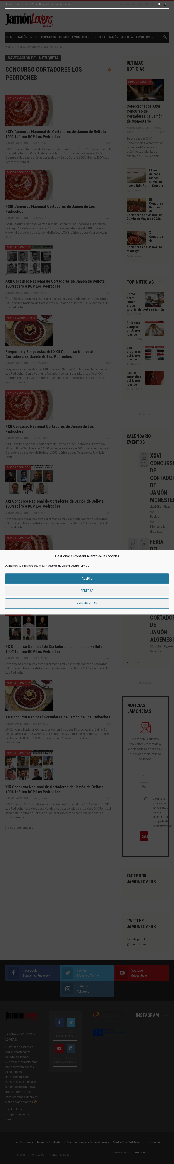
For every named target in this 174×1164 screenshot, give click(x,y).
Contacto (71, 4)
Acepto (87, 578)
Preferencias (87, 603)
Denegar (87, 591)
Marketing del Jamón (44, 4)
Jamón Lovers (14, 4)
